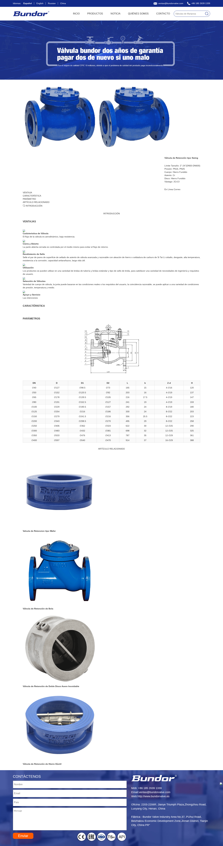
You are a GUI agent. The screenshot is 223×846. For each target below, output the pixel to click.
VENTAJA (27, 192)
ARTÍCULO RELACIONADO (36, 202)
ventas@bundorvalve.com (170, 3)
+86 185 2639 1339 (200, 3)
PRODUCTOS (95, 13)
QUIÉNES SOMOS (138, 13)
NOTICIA (115, 13)
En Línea (168, 189)
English (39, 3)
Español (27, 3)
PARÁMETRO (29, 199)
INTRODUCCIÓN (33, 206)
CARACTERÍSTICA (32, 196)
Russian (52, 3)
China (63, 3)
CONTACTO (163, 13)
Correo (177, 189)
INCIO (76, 13)
